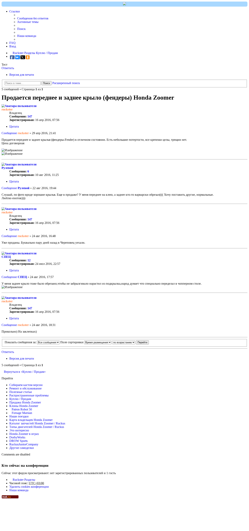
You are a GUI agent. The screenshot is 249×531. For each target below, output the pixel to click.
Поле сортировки (72, 342)
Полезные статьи (20, 392)
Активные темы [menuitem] (28, 21)
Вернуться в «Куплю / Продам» (25, 371)
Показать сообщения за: (21, 342)
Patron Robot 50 (22, 409)
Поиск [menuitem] (21, 28)
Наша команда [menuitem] (26, 35)
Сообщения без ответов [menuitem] (32, 18)
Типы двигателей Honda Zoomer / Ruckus (36, 426)
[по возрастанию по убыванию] (123, 342)
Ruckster (18, 479)
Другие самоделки (21, 447)
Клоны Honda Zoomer (23, 406)
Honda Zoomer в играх (24, 433)
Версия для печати (21, 74)
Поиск (46, 83)
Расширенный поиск (66, 83)
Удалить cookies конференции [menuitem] (29, 486)
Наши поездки (19, 416)
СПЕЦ (6, 256)
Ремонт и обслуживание (25, 388)
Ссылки (14, 11)
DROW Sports (18, 440)
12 (29, 260)
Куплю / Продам (20, 399)
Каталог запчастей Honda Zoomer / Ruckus (37, 423)
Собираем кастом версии (26, 385)
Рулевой (7, 167)
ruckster (7, 109)
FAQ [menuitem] (12, 42)
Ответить (8, 68)
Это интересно (19, 430)
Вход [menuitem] (12, 46)
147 (29, 116)
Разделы (29, 479)
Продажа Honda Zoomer (25, 402)
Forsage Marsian (22, 413)
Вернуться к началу (246, 157)
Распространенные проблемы (29, 395)
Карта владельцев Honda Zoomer (31, 419)
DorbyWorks (17, 437)
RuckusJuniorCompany (23, 444)
